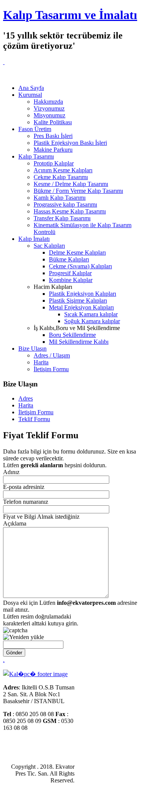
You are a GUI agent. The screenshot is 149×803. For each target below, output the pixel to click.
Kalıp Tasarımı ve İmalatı (70, 15)
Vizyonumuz (49, 108)
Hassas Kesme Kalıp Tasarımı (70, 211)
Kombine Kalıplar (70, 280)
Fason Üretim (34, 129)
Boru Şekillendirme (72, 335)
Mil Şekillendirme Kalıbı (79, 341)
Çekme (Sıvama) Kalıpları (80, 266)
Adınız (11, 472)
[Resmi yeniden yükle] (23, 637)
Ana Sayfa (31, 88)
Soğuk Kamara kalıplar (92, 321)
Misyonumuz (49, 115)
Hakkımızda (48, 101)
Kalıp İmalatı (34, 239)
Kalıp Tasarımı (36, 156)
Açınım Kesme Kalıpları (63, 170)
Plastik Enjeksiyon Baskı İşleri (70, 142)
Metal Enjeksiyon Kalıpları (81, 307)
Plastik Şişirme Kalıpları (78, 300)
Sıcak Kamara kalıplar (91, 314)
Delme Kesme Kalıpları (77, 252)
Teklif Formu (34, 419)
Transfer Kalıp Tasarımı (62, 218)
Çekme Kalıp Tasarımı (61, 177)
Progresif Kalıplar (70, 273)
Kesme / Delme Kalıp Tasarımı (71, 184)
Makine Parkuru (53, 149)
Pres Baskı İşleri (53, 136)
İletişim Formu (51, 369)
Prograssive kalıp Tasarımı (65, 204)
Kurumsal (30, 94)
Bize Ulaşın (32, 348)
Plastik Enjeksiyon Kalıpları (82, 293)
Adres (25, 398)
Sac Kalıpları (49, 245)
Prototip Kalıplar (54, 163)
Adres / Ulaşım (52, 355)
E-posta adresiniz (23, 487)
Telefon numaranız (25, 501)
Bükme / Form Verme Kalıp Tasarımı (78, 191)
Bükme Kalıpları (69, 259)
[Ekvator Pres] (4, 62)
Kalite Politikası (53, 122)
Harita (41, 362)
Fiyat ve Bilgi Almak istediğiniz (41, 516)
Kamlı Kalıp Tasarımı (60, 197)
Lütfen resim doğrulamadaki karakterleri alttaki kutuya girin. (40, 620)
